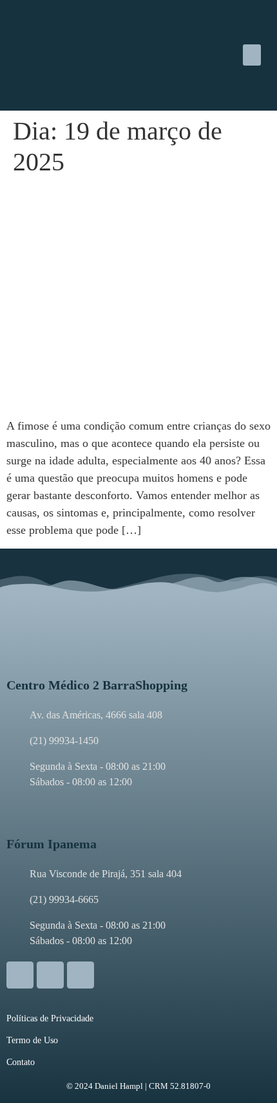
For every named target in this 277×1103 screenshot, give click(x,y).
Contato (20, 1062)
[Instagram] (19, 975)
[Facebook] (50, 975)
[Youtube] (80, 975)
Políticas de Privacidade (49, 1018)
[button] (252, 55)
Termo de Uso (32, 1040)
